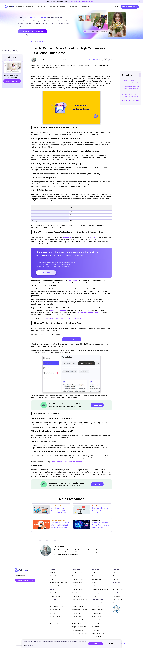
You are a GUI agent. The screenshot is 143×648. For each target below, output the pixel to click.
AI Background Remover (79, 610)
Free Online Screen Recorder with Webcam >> (68, 462)
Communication (97, 579)
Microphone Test (97, 610)
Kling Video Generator (79, 627)
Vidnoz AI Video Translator (58, 583)
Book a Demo (117, 586)
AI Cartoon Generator (79, 606)
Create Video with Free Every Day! (82, 1)
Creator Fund (117, 576)
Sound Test (96, 606)
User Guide (116, 596)
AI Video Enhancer (78, 579)
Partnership (116, 579)
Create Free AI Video (25, 580)
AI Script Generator (78, 586)
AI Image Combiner (78, 603)
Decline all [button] (111, 644)
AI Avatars (53, 603)
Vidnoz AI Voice (55, 586)
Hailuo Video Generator (79, 634)
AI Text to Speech (77, 620)
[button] (55, 646)
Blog (114, 603)
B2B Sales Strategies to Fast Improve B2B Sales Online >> (64, 318)
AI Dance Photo (77, 583)
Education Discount (119, 589)
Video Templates (55, 610)
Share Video (96, 623)
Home (33, 41)
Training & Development (100, 589)
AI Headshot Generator (79, 600)
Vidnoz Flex (67, 237)
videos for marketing (58, 310)
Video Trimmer (97, 617)
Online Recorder (77, 593)
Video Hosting (96, 627)
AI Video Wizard (55, 620)
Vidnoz (92, 237)
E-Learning (95, 593)
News (94, 596)
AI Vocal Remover (77, 623)
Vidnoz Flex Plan (55, 596)
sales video (72, 281)
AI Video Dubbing (77, 589)
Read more (40, 643)
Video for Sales (40, 41)
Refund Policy (124, 644)
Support (94, 583)
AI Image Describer (78, 630)
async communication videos (87, 312)
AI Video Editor (55, 623)
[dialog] (71, 644)
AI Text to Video (77, 576)
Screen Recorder (97, 603)
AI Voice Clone (76, 613)
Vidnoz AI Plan (54, 593)
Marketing (95, 576)
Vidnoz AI (19, 7)
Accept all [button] (96, 644)
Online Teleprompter (98, 634)
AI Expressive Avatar (56, 606)
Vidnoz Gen (30, 7)
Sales (94, 572)
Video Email (96, 620)
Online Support (117, 600)
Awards (115, 572)
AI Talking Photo (77, 572)
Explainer (95, 586)
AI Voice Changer (77, 617)
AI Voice (52, 613)
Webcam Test (96, 613)
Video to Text (96, 637)
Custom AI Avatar (55, 617)
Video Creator (96, 630)
